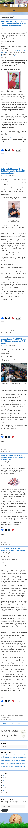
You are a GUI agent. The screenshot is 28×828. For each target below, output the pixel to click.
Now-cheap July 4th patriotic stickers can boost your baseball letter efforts (13, 457)
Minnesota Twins (5, 333)
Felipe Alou (5, 715)
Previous (4, 723)
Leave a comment (6, 165)
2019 (3, 778)
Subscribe (5, 810)
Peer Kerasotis (12, 715)
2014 (3, 787)
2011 (3, 792)
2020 (3, 777)
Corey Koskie (22, 331)
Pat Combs (18, 51)
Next (19, 723)
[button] (14, 10)
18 (16, 723)
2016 (3, 783)
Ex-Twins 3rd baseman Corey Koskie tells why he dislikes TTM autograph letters (13, 171)
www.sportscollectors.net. (7, 193)
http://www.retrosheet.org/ (8, 55)
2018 (3, 780)
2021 (3, 775)
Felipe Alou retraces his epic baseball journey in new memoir (13, 549)
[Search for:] (14, 746)
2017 (3, 782)
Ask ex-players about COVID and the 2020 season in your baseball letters (13, 341)
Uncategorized (6, 163)
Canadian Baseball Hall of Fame (10, 331)
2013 (3, 788)
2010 (3, 793)
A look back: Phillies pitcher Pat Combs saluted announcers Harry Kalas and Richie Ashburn (14, 23)
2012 (3, 790)
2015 (3, 785)
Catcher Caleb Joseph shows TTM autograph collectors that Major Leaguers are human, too (13, 761)
